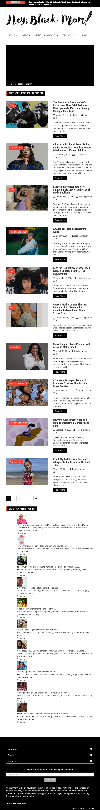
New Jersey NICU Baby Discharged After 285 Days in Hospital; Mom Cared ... (51, 650)
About (12, 35)
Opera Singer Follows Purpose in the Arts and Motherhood (72, 346)
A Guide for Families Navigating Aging (69, 230)
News (25, 35)
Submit (90, 808)
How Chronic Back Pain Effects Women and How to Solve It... (44, 546)
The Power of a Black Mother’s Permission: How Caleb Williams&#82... (48, 566)
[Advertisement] (50, 64)
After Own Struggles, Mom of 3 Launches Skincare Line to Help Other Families (70, 383)
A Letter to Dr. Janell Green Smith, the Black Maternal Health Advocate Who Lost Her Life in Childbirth (61, 3)
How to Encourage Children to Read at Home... (38, 629)
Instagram (13, 761)
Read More (60, 136)
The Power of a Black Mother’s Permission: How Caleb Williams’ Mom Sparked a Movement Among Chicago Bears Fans (71, 107)
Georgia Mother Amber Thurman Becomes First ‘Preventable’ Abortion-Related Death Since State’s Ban (70, 309)
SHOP (84, 35)
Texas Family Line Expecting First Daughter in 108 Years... (43, 713)
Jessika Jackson (82, 115)
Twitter (11, 755)
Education (69, 35)
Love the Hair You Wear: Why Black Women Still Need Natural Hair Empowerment (71, 270)
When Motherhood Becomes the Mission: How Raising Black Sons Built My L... (52, 525)
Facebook (12, 749)
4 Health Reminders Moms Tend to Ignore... (36, 608)
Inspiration (15, 347)
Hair (12, 271)
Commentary (16, 147)
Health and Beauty (45, 35)
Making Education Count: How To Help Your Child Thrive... (43, 692)
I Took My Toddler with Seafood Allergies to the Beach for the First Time (71, 462)
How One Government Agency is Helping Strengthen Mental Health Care (71, 422)
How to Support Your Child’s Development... (37, 671)
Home (75, 808)
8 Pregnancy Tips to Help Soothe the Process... (38, 588)
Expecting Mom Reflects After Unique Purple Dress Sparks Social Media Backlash (71, 189)
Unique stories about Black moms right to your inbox (50, 770)
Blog (12, 105)
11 (30, 498)
